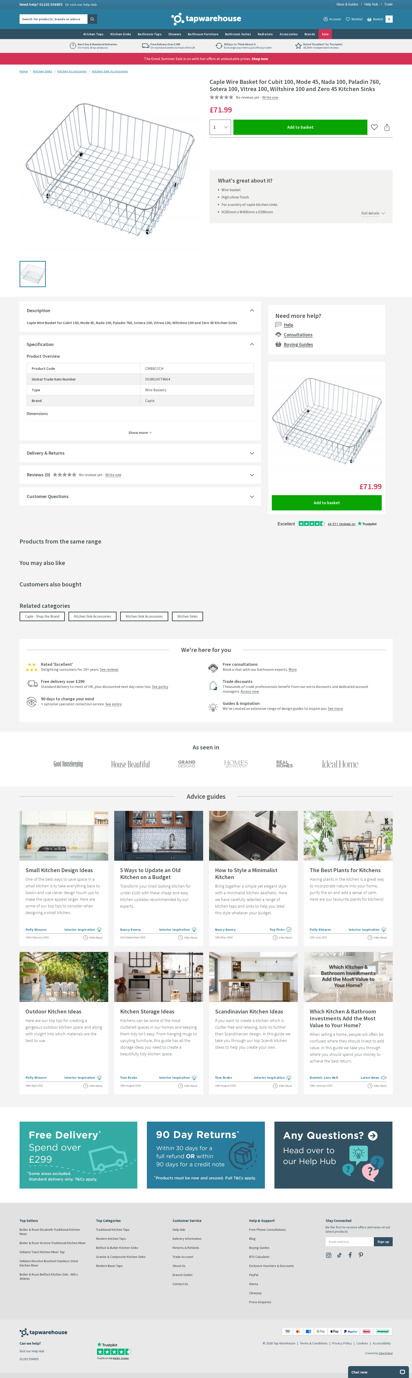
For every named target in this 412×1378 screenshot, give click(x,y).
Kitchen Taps (93, 34)
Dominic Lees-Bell (324, 1077)
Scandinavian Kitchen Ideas (249, 1011)
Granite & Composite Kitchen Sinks (121, 1257)
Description (38, 310)
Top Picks (281, 929)
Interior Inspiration (83, 929)
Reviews (35, 475)
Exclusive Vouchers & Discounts (271, 1266)
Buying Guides (298, 344)
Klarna (253, 1284)
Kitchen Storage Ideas (147, 1011)
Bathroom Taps (150, 34)
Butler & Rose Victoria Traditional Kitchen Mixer (53, 1243)
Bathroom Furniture (203, 34)
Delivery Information (187, 1238)
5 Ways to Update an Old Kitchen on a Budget (150, 873)
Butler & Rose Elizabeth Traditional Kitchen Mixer (50, 1231)
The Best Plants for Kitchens (345, 870)
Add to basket (317, 127)
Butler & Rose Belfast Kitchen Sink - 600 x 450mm (49, 1276)
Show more (138, 432)
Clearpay (255, 1293)
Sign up (383, 1241)
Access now (250, 691)
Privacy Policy (342, 1343)
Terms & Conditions (314, 1343)
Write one (270, 97)
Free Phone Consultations (267, 1229)
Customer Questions (48, 496)
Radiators (265, 34)
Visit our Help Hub (32, 1351)
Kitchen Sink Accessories (110, 71)
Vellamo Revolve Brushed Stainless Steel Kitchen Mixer (49, 1263)
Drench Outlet (182, 1275)
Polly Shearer (36, 929)
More (292, 669)
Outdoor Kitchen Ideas (54, 1011)
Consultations (298, 334)
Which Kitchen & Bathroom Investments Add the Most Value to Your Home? (343, 1018)
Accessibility (382, 1343)
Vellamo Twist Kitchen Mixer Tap (42, 1252)
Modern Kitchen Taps (111, 1238)
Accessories (289, 34)
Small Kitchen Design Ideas (59, 870)
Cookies (362, 1343)
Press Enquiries (260, 1302)
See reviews (109, 669)
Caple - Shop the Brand (42, 616)
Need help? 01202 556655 (58, 4)
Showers (174, 34)
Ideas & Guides (347, 4)
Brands (309, 34)
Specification (40, 344)
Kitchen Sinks (120, 34)
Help (288, 325)
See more (335, 708)
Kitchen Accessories (72, 71)
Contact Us (180, 1284)
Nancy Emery (130, 929)
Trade (388, 4)
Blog (252, 1238)
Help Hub (371, 4)
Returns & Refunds (186, 1248)
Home (24, 71)
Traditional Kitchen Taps (113, 1229)
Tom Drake (128, 1077)
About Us (179, 1266)
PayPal (253, 1275)
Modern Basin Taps (109, 1266)
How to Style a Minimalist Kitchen (246, 873)
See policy (160, 686)
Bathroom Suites (238, 34)
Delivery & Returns (46, 453)
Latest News (374, 1078)
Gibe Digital (386, 1353)
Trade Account (183, 1257)
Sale (325, 34)
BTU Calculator (259, 1257)
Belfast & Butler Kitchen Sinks (117, 1248)
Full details (370, 213)
